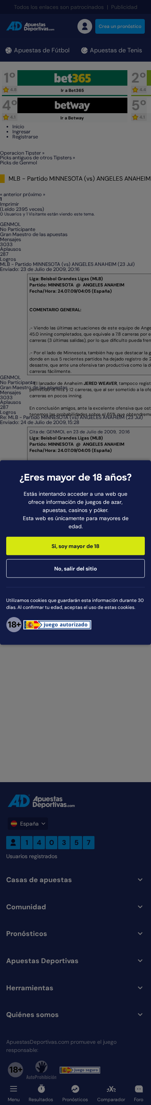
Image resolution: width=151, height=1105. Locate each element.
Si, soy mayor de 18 (75, 546)
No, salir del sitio (75, 568)
